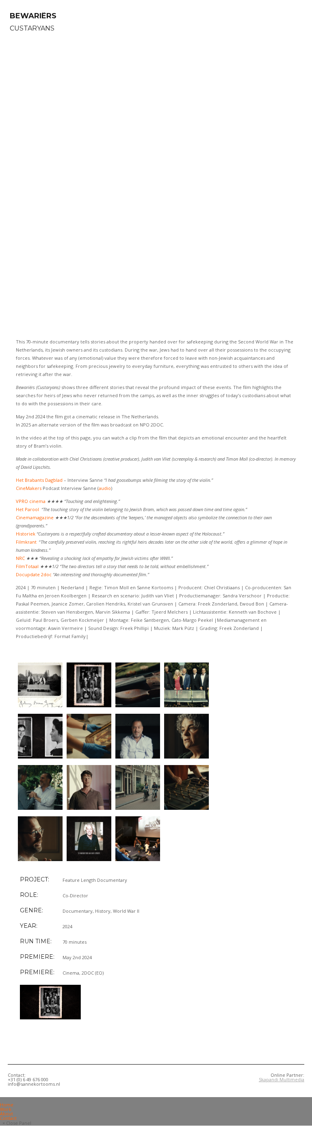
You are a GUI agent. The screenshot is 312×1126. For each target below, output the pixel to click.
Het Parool (27, 509)
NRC (20, 558)
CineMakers (28, 488)
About (6, 1114)
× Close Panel (16, 1123)
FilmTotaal (27, 566)
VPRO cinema (31, 501)
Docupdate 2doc (34, 574)
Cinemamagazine (35, 517)
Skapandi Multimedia (281, 1079)
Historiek (25, 534)
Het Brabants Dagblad (39, 480)
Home (6, 1105)
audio (105, 488)
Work (5, 1109)
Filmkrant (26, 542)
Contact (8, 1118)
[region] (156, 185)
